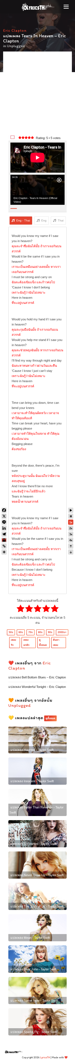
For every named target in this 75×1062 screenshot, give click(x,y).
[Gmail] (4, 540)
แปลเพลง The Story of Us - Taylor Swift (37, 906)
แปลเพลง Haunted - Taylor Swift (32, 750)
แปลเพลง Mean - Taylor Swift (30, 937)
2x (70, 528)
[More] (4, 552)
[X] (4, 516)
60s (21, 632)
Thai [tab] (61, 220)
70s (30, 632)
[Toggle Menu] (66, 7)
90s (50, 632)
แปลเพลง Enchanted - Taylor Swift (33, 843)
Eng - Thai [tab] (23, 220)
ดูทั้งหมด (50, 718)
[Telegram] (4, 534)
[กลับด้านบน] (70, 546)
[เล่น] (70, 510)
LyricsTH (45, 1057)
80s (40, 632)
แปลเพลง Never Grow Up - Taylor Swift (37, 875)
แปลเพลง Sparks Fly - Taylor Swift (33, 1032)
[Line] (4, 522)
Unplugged (16, 46)
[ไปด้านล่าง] (70, 552)
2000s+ (62, 632)
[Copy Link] (4, 546)
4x (70, 540)
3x (70, 534)
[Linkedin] (4, 528)
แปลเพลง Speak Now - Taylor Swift (34, 1000)
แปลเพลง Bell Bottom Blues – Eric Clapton (37, 677)
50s (11, 632)
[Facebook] (4, 510)
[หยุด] (70, 516)
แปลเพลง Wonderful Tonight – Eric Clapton (37, 686)
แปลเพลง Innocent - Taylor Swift (32, 781)
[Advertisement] (37, 94)
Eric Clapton (14, 30)
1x (70, 522)
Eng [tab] (43, 220)
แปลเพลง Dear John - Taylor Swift (33, 969)
